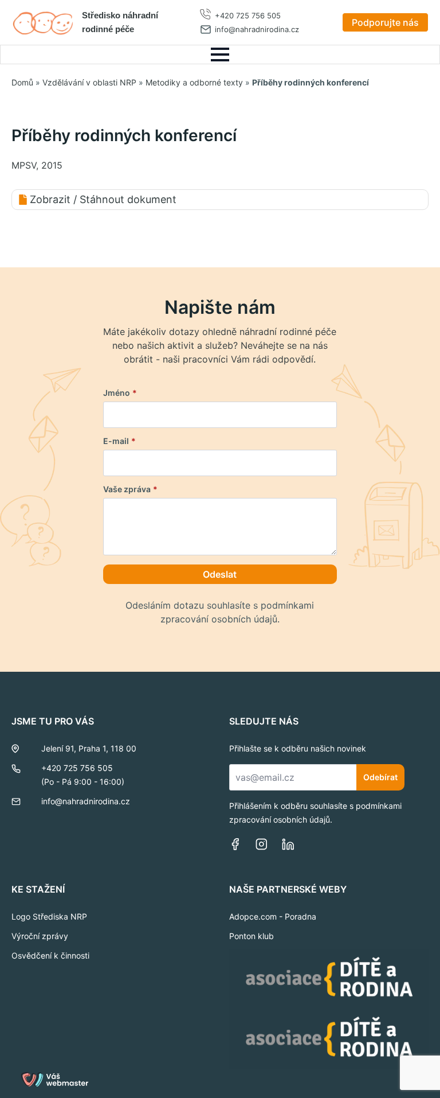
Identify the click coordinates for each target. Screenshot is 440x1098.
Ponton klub (251, 936)
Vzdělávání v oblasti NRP (89, 82)
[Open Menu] (220, 54)
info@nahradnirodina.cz (257, 29)
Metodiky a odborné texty (194, 82)
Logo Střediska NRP (49, 916)
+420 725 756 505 (248, 15)
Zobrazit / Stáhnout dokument (103, 199)
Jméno (120, 393)
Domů (22, 82)
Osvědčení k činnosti (50, 955)
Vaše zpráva (130, 489)
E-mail (119, 441)
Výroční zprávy (39, 936)
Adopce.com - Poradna (272, 916)
